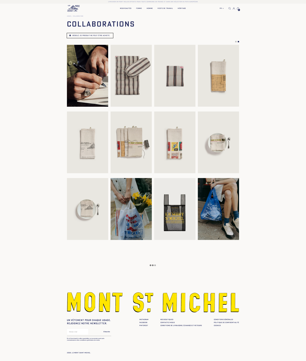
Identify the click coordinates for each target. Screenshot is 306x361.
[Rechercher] (230, 8)
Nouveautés (125, 8)
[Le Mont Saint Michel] (73, 8)
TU (113, 104)
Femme (139, 8)
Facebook (143, 322)
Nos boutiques (166, 319)
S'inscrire (106, 332)
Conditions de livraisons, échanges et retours (181, 325)
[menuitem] (222, 8)
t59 (70, 104)
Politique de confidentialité (226, 322)
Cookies (217, 325)
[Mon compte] (234, 8)
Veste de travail (165, 8)
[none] (222, 8)
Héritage (182, 8)
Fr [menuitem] (221, 8)
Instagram (143, 319)
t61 (74, 104)
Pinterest (143, 325)
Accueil (69, 16)
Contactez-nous (167, 322)
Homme (150, 8)
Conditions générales (223, 319)
